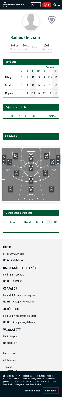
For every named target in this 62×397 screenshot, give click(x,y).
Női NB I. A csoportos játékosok (19, 322)
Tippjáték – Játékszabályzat (10, 369)
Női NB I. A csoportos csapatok (19, 301)
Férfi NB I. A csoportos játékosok (19, 315)
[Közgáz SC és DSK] (51, 19)
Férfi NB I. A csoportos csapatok (19, 295)
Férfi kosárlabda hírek (13, 254)
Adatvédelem (9, 360)
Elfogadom (50, 390)
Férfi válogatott (10, 336)
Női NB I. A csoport (12, 280)
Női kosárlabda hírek (13, 260)
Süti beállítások (32, 390)
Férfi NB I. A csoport (13, 274)
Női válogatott (10, 342)
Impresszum (9, 353)
